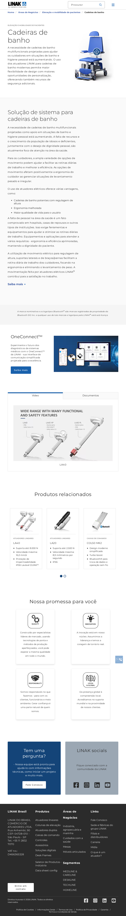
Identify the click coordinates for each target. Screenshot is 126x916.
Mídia (94, 847)
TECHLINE (69, 884)
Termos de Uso (66, 910)
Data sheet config (46, 870)
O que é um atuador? (98, 854)
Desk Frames (43, 855)
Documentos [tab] (91, 395)
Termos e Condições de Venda (63, 912)
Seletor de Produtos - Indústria (48, 864)
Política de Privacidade (86, 910)
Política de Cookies (25, 910)
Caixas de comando (47, 835)
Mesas (67, 846)
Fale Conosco (34, 784)
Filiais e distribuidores (99, 835)
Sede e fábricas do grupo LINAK (102, 827)
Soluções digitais (45, 850)
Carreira (95, 842)
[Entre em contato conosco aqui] (119, 659)
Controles (41, 840)
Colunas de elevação (48, 825)
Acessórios (41, 845)
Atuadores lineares (46, 820)
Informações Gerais (46, 910)
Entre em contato (21, 887)
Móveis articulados (74, 851)
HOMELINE (70, 890)
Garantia (104, 910)
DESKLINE (69, 879)
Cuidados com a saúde (73, 840)
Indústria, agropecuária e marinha (72, 830)
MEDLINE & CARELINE (70, 873)
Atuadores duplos (46, 830)
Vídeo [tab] (35, 395)
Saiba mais (15, 284)
